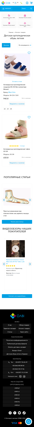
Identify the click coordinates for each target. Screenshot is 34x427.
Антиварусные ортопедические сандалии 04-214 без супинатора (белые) (14, 86)
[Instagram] (10, 413)
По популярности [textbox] (24, 45)
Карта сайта (24, 332)
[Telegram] (24, 376)
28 (11, 109)
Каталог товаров (24, 328)
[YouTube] (19, 413)
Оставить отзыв (17, 81)
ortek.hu (17, 401)
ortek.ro (17, 398)
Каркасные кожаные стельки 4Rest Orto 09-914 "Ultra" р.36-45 (15, 261)
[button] (30, 200)
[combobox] (25, 45)
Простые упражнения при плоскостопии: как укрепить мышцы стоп (16, 213)
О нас (10, 325)
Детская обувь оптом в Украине (17, 354)
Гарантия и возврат (10, 328)
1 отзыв (22, 146)
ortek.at (17, 405)
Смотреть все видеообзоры (17, 296)
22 (4, 109)
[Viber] (20, 376)
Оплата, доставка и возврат (17, 347)
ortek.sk (17, 395)
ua (13, 2)
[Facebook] (15, 413)
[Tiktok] (24, 413)
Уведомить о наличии (17, 104)
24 (8, 109)
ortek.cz (17, 391)
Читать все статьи (17, 222)
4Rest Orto (11, 92)
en (17, 2)
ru (15, 2)
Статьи (10, 332)
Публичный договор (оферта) (17, 343)
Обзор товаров (24, 325)
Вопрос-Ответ (17, 350)
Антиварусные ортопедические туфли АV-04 (16, 150)
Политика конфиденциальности (17, 340)
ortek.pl (17, 388)
